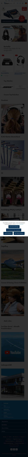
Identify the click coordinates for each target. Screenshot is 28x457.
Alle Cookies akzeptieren (19, 233)
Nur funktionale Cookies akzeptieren (13, 230)
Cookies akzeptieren (8, 233)
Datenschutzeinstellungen (14, 226)
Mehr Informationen (19, 224)
